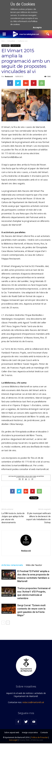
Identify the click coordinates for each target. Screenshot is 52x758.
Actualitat (5, 46)
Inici (3, 41)
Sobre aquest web (11, 732)
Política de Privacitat (39, 737)
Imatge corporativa (30, 732)
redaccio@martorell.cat (33, 702)
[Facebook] (18, 722)
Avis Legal (13, 740)
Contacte (44, 732)
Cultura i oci (15, 46)
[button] (48, 34)
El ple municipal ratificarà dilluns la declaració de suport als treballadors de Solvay (38, 518)
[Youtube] (34, 722)
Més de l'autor (34, 565)
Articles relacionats (12, 565)
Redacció (9, 76)
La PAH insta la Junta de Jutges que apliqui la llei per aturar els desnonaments (13, 518)
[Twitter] (26, 722)
